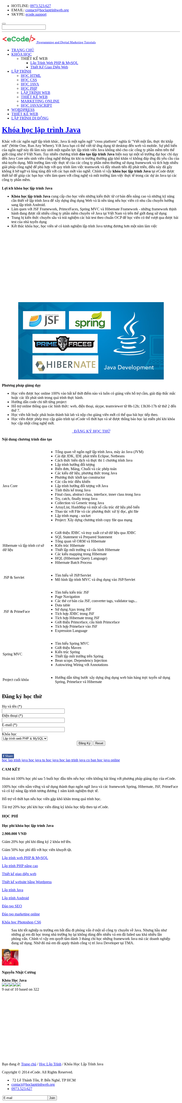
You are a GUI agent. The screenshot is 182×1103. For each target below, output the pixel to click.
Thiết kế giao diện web (19, 874)
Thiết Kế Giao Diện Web (49, 67)
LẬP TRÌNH (21, 71)
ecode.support (36, 14)
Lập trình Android (15, 898)
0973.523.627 (40, 6)
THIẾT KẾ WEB (34, 97)
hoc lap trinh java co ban (78, 760)
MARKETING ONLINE (40, 101)
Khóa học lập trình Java (41, 129)
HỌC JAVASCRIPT (36, 105)
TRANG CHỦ (22, 50)
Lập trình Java (12, 890)
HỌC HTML (31, 76)
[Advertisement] (91, 265)
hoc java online (108, 760)
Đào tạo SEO (12, 906)
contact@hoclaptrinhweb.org (47, 10)
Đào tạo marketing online (21, 914)
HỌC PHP (29, 88)
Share (8, 756)
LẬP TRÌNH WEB (35, 93)
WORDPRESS (23, 110)
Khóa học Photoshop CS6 (21, 922)
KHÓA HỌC (21, 54)
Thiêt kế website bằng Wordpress (27, 882)
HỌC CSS (29, 80)
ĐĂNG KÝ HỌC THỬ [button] (91, 431)
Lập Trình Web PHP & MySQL (54, 63)
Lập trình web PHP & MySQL (25, 858)
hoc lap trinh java (15, 760)
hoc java (35, 760)
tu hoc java (50, 760)
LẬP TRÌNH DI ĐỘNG (30, 118)
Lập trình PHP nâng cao (20, 866)
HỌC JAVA (30, 84)
